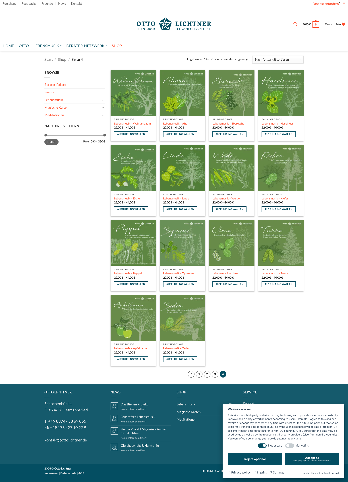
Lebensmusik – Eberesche (228, 123)
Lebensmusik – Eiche (127, 198)
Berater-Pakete (55, 85)
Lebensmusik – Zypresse (178, 273)
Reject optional (255, 459)
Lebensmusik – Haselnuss (277, 123)
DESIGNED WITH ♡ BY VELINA (222, 471)
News (62, 3)
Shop (117, 45)
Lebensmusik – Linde (176, 198)
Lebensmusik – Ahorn (176, 123)
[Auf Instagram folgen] (57, 452)
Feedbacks (29, 3)
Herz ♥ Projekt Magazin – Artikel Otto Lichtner (143, 431)
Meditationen (54, 115)
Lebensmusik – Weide (226, 198)
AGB (81, 473)
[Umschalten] (103, 99)
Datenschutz (68, 473)
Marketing (302, 445)
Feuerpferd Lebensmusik (138, 417)
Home (8, 45)
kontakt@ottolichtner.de (65, 440)
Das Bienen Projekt (134, 404)
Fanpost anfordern (325, 4)
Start (48, 59)
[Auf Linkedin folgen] (75, 452)
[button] (344, 2)
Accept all (312, 459)
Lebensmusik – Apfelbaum (130, 348)
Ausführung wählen (131, 134)
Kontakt (76, 3)
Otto (24, 45)
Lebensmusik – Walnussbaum (132, 123)
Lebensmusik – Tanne (275, 273)
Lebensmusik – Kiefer (275, 198)
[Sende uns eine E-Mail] (66, 452)
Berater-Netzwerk (85, 45)
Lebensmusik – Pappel (128, 273)
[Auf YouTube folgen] (343, 6)
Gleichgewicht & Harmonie (140, 445)
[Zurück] (191, 374)
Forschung (9, 3)
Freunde (47, 3)
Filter (51, 141)
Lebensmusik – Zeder (176, 348)
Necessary (275, 445)
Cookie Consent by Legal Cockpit (321, 473)
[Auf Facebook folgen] (49, 452)
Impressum (51, 473)
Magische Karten (56, 107)
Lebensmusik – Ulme (225, 273)
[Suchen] (295, 24)
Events (49, 92)
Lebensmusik (46, 45)
